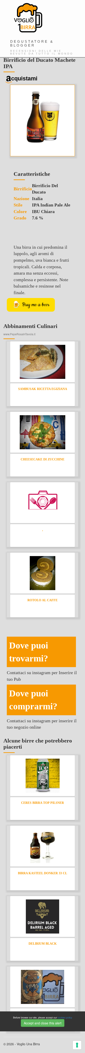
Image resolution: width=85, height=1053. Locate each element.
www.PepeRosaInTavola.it (19, 334)
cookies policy (65, 1017)
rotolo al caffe (42, 600)
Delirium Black (43, 943)
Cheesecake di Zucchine (42, 459)
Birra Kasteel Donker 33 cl (42, 873)
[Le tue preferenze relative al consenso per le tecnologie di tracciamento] (77, 1045)
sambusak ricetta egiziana (42, 389)
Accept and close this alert (42, 1023)
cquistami (24, 78)
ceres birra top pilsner (42, 803)
